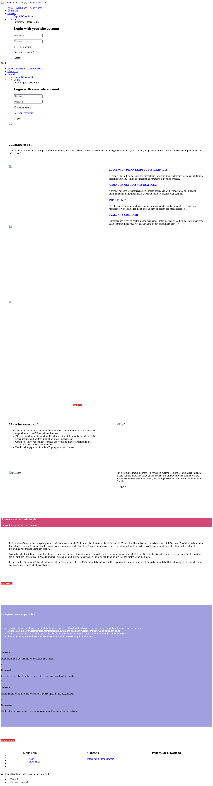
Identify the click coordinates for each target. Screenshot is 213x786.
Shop (31, 759)
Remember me (24, 47)
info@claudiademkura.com (100, 759)
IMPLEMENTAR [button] (118, 200)
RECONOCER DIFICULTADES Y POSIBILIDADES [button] (138, 169)
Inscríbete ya (6, 583)
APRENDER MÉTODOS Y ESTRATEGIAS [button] (133, 184)
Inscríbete (77, 405)
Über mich (12, 10)
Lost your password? (24, 52)
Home (10, 124)
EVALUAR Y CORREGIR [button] (123, 215)
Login (17, 19)
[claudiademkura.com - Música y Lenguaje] (12, 2)
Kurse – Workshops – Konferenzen (24, 8)
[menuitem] (11, 13)
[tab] (156, 169)
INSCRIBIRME (8, 740)
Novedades (34, 761)
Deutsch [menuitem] (14, 779)
